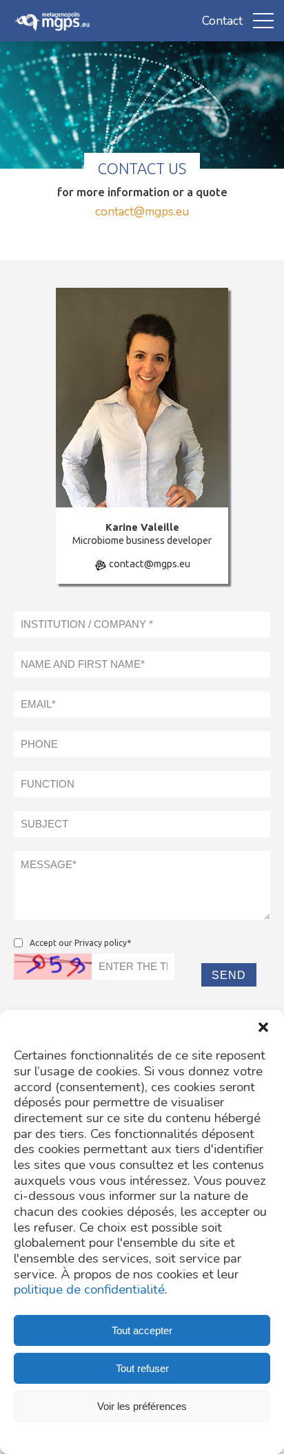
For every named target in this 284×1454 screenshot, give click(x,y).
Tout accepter (142, 1330)
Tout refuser (142, 1368)
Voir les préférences (142, 1406)
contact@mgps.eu (142, 211)
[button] (263, 1027)
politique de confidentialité (89, 1290)
